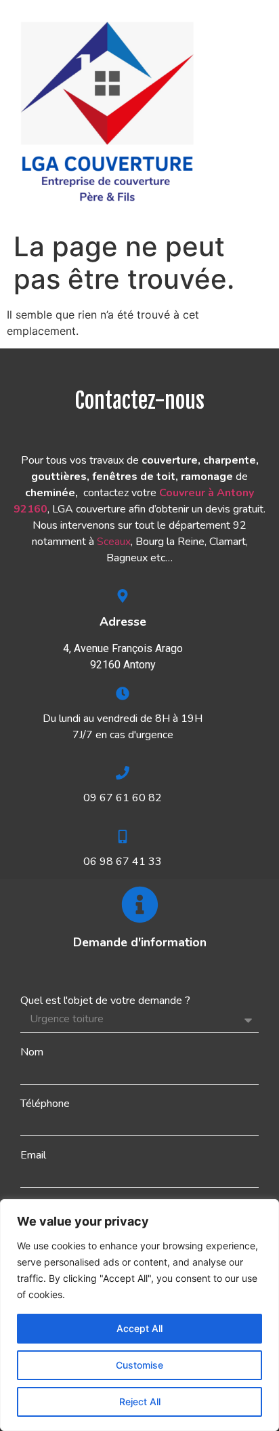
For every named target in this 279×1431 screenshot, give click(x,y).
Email (33, 1155)
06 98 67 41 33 (122, 861)
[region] (139, 1315)
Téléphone (45, 1103)
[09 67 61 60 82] (122, 773)
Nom (31, 1052)
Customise (139, 1365)
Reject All (139, 1401)
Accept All (139, 1328)
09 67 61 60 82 (122, 797)
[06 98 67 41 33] (122, 836)
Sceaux (114, 541)
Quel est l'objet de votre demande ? (105, 1000)
